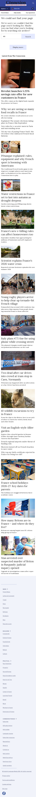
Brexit (4, 700)
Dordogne (5, 616)
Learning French (7, 696)
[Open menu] (5, 9)
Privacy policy (6, 776)
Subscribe (17, 9)
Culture (5, 654)
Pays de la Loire (7, 624)
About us (5, 746)
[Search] (33, 3)
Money (5, 684)
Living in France (7, 692)
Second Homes (7, 672)
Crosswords (6, 634)
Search (28, 37)
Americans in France (8, 712)
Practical (6, 661)
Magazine (6, 631)
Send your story (7, 762)
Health (5, 688)
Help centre (6, 754)
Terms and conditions (8, 780)
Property (5, 668)
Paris (4, 604)
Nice (4, 620)
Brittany (5, 612)
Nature (5, 650)
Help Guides (17, 13)
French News (5, 13)
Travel (4, 600)
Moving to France (8, 708)
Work (4, 704)
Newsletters (6, 742)
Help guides (6, 730)
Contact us (6, 750)
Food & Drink (6, 642)
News (4, 589)
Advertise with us (8, 758)
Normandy (6, 608)
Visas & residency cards (9, 676)
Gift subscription (7, 726)
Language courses (8, 734)
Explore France (7, 638)
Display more (18, 47)
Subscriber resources (9, 738)
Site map (4, 789)
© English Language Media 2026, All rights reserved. (17, 771)
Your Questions (30, 13)
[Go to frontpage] (17, 3)
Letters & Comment (8, 596)
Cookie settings (6, 784)
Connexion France (9, 719)
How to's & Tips (7, 680)
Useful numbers (7, 766)
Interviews (6, 646)
